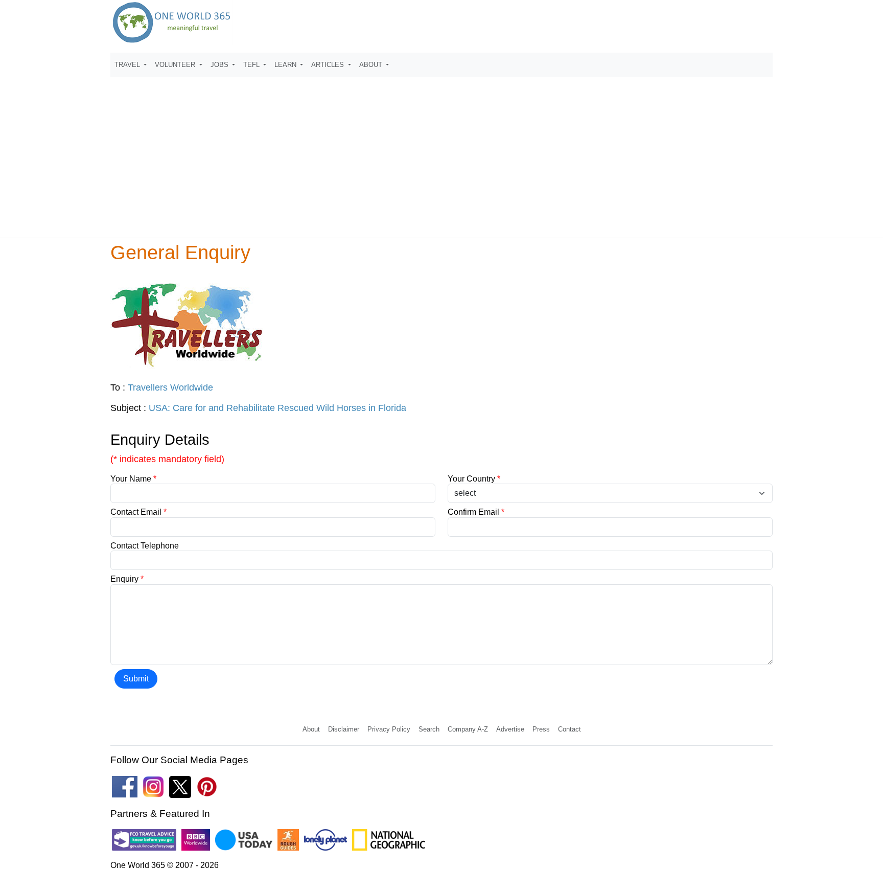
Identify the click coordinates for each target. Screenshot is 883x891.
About (311, 729)
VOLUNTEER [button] (176, 64)
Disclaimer (343, 729)
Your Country (474, 478)
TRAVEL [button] (128, 64)
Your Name (133, 478)
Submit (136, 678)
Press (541, 729)
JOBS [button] (220, 64)
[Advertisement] (441, 152)
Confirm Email (476, 512)
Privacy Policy (388, 729)
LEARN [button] (286, 64)
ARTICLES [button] (328, 64)
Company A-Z (468, 729)
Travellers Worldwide (170, 387)
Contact (569, 729)
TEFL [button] (252, 64)
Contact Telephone (144, 545)
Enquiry (127, 579)
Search (429, 729)
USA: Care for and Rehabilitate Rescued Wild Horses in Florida (277, 408)
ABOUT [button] (371, 64)
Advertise (510, 729)
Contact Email (138, 512)
